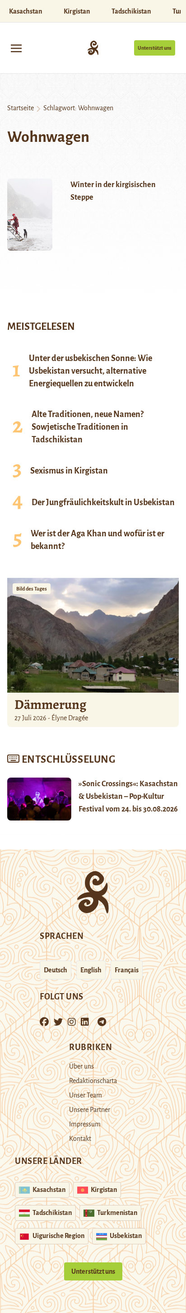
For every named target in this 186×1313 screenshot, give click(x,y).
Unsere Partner (89, 1109)
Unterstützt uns (155, 48)
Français (127, 970)
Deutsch (55, 970)
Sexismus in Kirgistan (69, 470)
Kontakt (80, 1138)
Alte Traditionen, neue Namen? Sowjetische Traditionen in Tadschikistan (88, 427)
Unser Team (85, 1095)
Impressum (85, 1124)
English (91, 970)
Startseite (20, 108)
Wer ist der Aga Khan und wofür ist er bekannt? (97, 540)
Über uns (81, 1066)
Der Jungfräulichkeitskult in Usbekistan (103, 502)
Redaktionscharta (93, 1080)
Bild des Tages (31, 588)
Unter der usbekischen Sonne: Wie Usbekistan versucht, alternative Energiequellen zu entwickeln (90, 371)
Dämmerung (50, 704)
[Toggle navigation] (16, 47)
